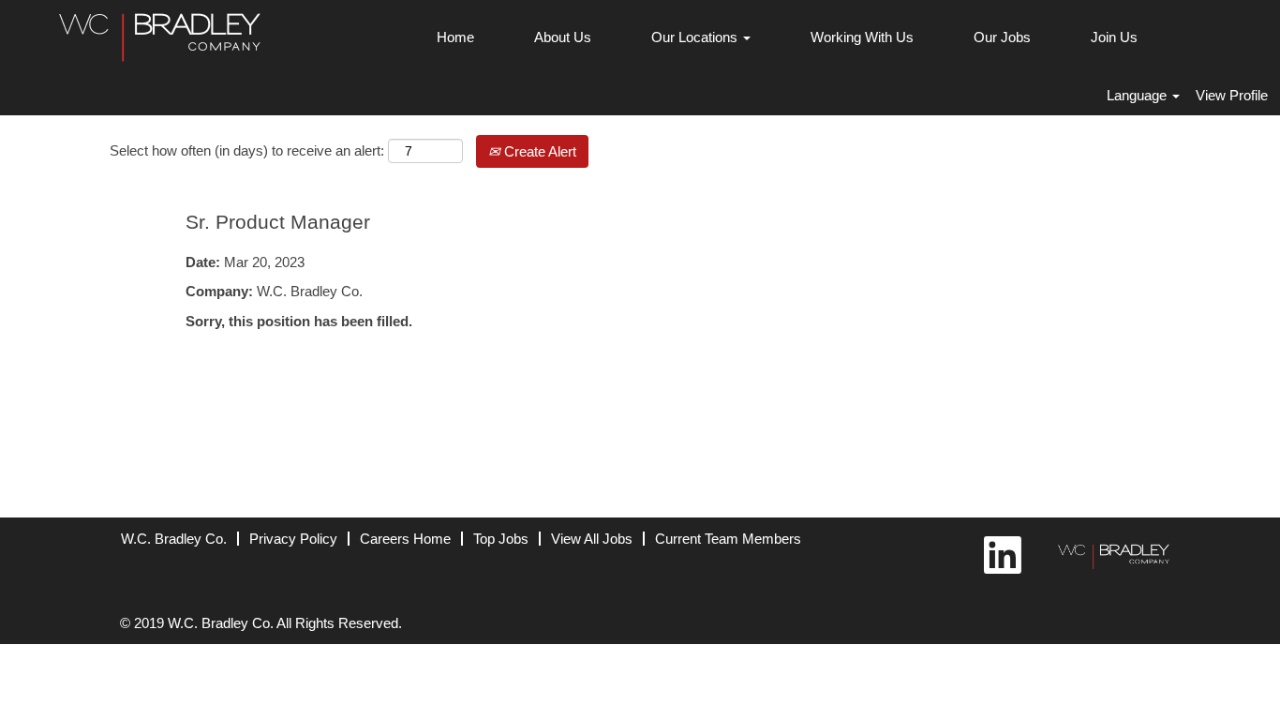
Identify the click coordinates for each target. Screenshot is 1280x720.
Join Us (1114, 37)
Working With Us (862, 37)
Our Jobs (1002, 37)
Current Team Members (728, 539)
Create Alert (538, 151)
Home (455, 37)
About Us (562, 37)
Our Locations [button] (696, 37)
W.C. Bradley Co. (174, 539)
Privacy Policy (293, 539)
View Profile (1232, 95)
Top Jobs (500, 539)
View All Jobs (592, 539)
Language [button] (1138, 95)
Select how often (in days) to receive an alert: (247, 150)
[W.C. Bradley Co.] (1109, 553)
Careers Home (405, 539)
